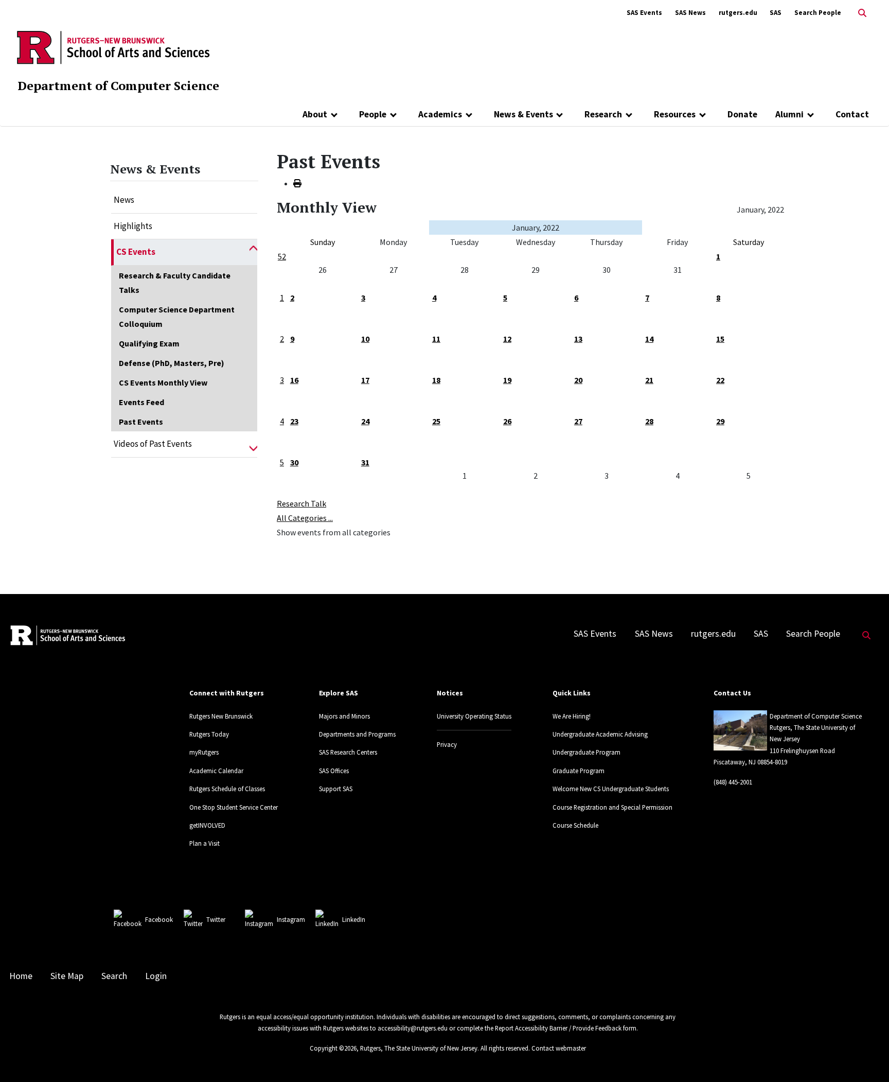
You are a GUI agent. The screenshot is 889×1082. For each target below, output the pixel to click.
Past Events (141, 421)
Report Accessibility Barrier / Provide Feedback (558, 1028)
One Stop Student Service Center (233, 807)
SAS (775, 12)
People (372, 114)
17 (365, 380)
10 (365, 339)
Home (20, 976)
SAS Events (644, 12)
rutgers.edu (738, 12)
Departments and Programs (357, 734)
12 (507, 339)
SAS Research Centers (348, 752)
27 (578, 421)
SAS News (690, 12)
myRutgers (204, 752)
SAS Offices (334, 770)
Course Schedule (575, 825)
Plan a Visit (204, 843)
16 (294, 380)
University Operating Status (474, 716)
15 (720, 339)
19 (507, 380)
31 (365, 462)
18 (436, 380)
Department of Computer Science (118, 85)
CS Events (135, 251)
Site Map (66, 976)
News (124, 199)
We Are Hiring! (572, 716)
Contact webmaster (558, 1048)
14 (649, 339)
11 (436, 339)
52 (282, 256)
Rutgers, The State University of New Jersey (418, 1048)
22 (720, 380)
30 (294, 462)
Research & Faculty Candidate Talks (174, 282)
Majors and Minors (344, 716)
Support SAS (335, 788)
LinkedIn (353, 919)
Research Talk (301, 503)
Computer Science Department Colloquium (177, 316)
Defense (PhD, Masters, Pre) (171, 363)
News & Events (523, 114)
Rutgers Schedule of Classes (227, 788)
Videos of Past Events (153, 443)
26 (507, 421)
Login (156, 976)
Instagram (291, 919)
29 (720, 421)
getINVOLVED (207, 825)
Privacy (447, 744)
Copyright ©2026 (333, 1048)
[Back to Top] (866, 1057)
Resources (675, 114)
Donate (742, 114)
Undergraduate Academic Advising (600, 734)
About (315, 114)
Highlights (133, 226)
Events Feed (141, 402)
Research (603, 114)
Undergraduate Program (586, 752)
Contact (852, 114)
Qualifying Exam (149, 343)
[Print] (297, 183)
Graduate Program (578, 770)
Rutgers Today (209, 734)
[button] (253, 252)
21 (649, 380)
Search (114, 976)
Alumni (789, 114)
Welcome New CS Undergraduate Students (611, 788)
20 (578, 380)
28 (649, 421)
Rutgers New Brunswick (221, 716)
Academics (440, 114)
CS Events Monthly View (163, 382)
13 (578, 339)
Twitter (215, 919)
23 (294, 421)
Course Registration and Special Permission (612, 807)
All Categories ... (305, 518)
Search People (817, 12)
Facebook (159, 919)
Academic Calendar (216, 770)
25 (436, 421)
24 (365, 421)
